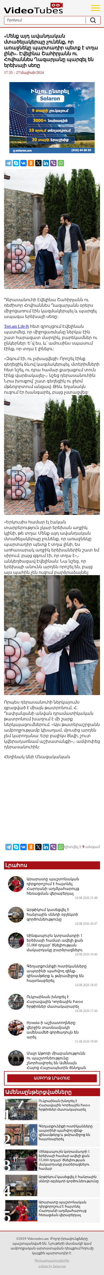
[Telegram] (8, 163)
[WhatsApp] (61, 163)
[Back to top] (95, 1266)
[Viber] (53, 163)
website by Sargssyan (52, 1266)
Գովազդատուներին (52, 1260)
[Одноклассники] (31, 163)
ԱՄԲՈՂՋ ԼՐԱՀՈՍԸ (52, 1078)
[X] (38, 163)
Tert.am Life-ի (16, 326)
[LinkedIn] (46, 163)
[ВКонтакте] (23, 163)
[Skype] (16, 163)
